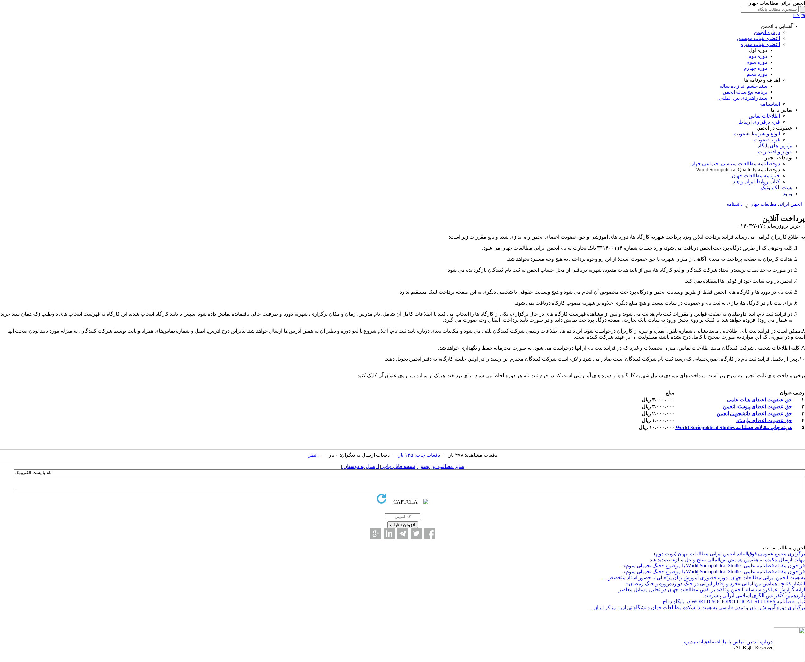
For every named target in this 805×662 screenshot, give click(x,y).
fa (803, 15)
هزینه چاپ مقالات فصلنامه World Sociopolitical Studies (733, 427)
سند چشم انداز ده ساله (743, 86)
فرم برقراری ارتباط (759, 121)
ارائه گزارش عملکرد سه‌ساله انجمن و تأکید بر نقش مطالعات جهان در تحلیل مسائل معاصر (712, 589)
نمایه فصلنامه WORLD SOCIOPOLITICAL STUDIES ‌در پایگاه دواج (734, 601)
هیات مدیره (696, 641)
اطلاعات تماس (764, 116)
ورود (787, 193)
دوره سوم (757, 62)
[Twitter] (416, 533)
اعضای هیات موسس (758, 38)
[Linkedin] (389, 533)
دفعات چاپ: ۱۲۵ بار (419, 455)
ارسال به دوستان (360, 466)
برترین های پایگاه (775, 145)
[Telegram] (402, 533)
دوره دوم (757, 56)
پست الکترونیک (776, 187)
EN (796, 15)
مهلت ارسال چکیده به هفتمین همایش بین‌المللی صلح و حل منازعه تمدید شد (727, 559)
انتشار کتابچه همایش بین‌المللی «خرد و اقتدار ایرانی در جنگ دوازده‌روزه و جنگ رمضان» (715, 583)
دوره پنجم (757, 74)
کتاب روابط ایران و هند (756, 181)
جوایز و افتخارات (775, 151)
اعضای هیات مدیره (760, 44)
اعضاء (714, 641)
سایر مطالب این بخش (440, 466)
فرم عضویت (767, 139)
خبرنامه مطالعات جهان (756, 175)
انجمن (753, 641)
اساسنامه (770, 104)
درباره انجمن (767, 32)
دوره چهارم (755, 68)
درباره (766, 641)
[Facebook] (429, 533)
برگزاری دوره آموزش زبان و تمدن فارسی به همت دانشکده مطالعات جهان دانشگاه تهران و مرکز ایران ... (696, 607)
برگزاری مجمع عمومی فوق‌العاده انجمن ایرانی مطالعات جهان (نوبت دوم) (729, 553)
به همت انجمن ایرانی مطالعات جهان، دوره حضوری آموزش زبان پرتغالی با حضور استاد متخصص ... (703, 577)
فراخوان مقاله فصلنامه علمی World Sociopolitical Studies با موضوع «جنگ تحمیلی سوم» (714, 565)
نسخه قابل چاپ (398, 466)
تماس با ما (733, 641)
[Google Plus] (375, 533)
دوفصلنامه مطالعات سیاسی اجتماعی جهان (735, 163)
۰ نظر (314, 455)
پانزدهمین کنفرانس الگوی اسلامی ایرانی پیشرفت (754, 595)
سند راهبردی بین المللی (743, 98)
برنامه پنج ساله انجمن (745, 92)
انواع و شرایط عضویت (757, 133)
